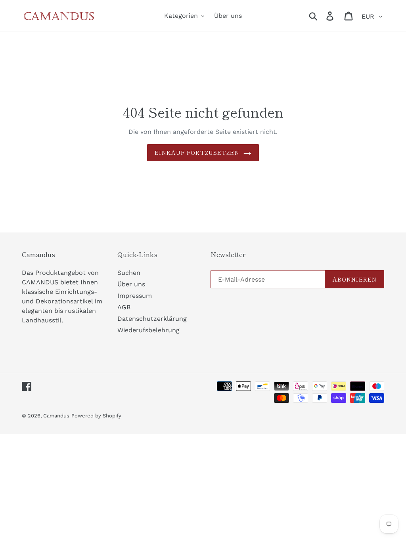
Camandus (56, 416)
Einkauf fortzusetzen (197, 152)
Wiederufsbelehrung (148, 330)
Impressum (134, 295)
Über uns (131, 284)
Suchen (128, 272)
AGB (123, 307)
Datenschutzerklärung (152, 318)
